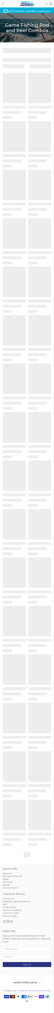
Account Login (10, 916)
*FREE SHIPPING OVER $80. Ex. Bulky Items (29, 11)
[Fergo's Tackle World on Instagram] (7, 922)
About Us (7, 873)
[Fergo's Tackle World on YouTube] (11, 922)
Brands (6, 885)
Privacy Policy (9, 907)
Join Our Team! (10, 888)
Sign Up (27, 964)
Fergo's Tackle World (21, 990)
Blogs (5, 879)
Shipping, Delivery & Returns (16, 901)
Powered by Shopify (41, 990)
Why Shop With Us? (12, 876)
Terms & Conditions (12, 910)
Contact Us (8, 898)
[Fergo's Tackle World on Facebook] (4, 922)
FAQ (5, 904)
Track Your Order (11, 913)
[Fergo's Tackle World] (27, 4)
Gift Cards (7, 882)
